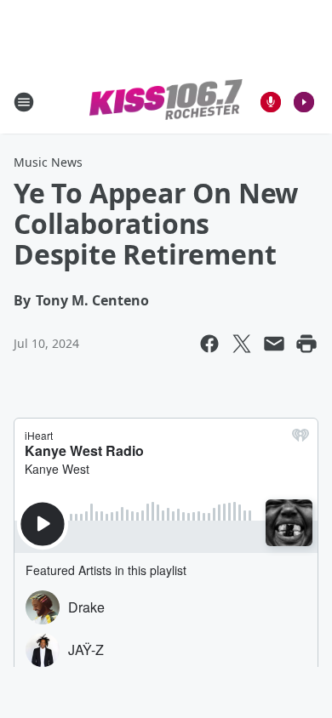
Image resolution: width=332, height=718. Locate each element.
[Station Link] (166, 102)
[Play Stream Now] (304, 102)
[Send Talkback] (270, 102)
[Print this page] (306, 344)
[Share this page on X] (242, 344)
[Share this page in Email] (274, 344)
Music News (48, 162)
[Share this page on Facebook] (209, 344)
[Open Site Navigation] (24, 102)
